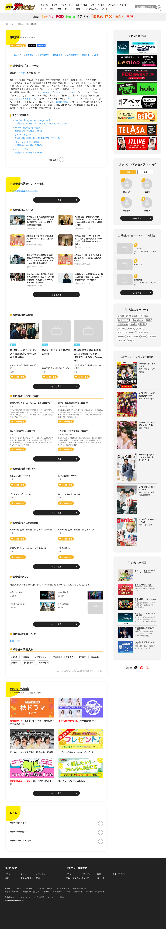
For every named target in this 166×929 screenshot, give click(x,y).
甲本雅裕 (56, 657)
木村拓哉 (151, 336)
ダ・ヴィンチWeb (39, 897)
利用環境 (46, 891)
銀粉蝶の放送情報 (23, 315)
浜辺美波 (142, 324)
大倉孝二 (15, 662)
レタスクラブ (52, 897)
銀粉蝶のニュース (23, 210)
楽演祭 (62, 897)
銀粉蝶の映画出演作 (24, 468)
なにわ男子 (121, 328)
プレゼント (106, 8)
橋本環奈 (134, 324)
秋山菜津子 (28, 662)
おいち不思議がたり (24, 134)
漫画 (78, 8)
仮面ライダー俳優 (140, 316)
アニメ (23, 874)
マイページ (17, 888)
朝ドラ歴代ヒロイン (125, 316)
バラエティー (66, 5)
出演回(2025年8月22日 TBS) (28, 130)
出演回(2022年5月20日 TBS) (28, 152)
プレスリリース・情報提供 (44, 888)
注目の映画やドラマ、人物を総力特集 (25, 692)
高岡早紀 (42, 662)
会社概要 (7, 888)
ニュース (44, 5)
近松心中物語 (62, 101)
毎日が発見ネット (10, 897)
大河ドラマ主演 (142, 332)
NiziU (129, 336)
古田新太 (26, 657)
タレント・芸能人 (17, 24)
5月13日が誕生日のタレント (25, 190)
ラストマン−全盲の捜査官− (27, 142)
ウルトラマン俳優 (124, 320)
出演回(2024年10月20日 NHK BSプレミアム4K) (37, 137)
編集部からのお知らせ (79, 888)
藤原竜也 (131, 328)
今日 (128, 172)
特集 (52, 8)
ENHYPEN (121, 340)
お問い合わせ (28, 888)
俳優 (27, 24)
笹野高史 (82, 657)
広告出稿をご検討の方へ (12, 891)
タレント (68, 8)
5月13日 (21, 72)
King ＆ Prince (138, 320)
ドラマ (54, 5)
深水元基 (95, 657)
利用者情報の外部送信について (95, 891)
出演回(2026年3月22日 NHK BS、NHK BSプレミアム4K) (41, 123)
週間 (145, 172)
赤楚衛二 (140, 328)
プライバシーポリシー (62, 888)
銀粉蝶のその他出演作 (26, 522)
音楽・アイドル (119, 874)
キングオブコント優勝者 (126, 332)
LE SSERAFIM (123, 324)
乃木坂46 (131, 340)
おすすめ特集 (19, 689)
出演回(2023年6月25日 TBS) (28, 145)
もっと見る (56, 199)
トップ (43, 8)
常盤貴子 (69, 657)
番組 (59, 8)
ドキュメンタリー (28, 878)
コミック (123, 5)
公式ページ (14, 640)
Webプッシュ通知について (74, 891)
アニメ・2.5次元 (97, 5)
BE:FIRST (121, 336)
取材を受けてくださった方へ (31, 891)
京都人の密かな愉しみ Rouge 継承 (32, 120)
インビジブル (21, 149)
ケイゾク (72, 98)
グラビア (112, 5)
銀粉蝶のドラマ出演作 (26, 396)
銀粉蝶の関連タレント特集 (28, 183)
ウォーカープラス (24, 897)
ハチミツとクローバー (64, 92)
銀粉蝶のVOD (20, 576)
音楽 (85, 5)
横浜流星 (149, 320)
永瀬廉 (136, 336)
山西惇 (14, 657)
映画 (77, 5)
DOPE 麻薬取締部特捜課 (27, 127)
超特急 (143, 336)
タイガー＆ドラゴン (25, 98)
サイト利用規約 (57, 891)
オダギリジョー (41, 657)
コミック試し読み (91, 8)
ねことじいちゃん (41, 92)
